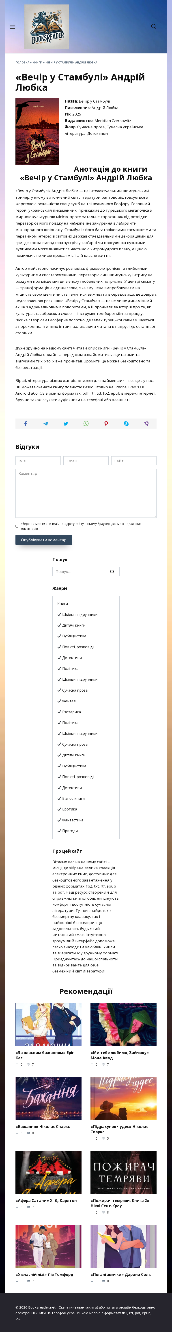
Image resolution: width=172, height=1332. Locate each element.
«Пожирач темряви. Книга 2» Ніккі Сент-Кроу (119, 1203)
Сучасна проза (74, 690)
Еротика (69, 809)
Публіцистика (73, 635)
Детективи (71, 657)
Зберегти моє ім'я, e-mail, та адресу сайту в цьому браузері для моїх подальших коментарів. (81, 526)
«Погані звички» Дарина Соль (120, 1274)
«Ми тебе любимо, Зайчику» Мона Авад (119, 1055)
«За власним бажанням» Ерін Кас (45, 1055)
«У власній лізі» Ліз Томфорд (44, 1274)
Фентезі (68, 701)
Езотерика (71, 711)
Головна (22, 62)
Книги (37, 62)
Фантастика (72, 820)
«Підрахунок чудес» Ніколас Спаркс (119, 1129)
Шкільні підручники (79, 614)
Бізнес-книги (73, 798)
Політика (69, 668)
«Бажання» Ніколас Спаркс (42, 1126)
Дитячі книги (73, 625)
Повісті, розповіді (77, 646)
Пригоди (69, 830)
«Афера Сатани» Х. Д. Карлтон (46, 1200)
